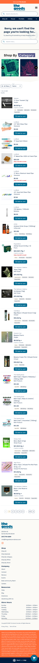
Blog (2, 593)
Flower (28, 74)
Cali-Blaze (17, 311)
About (3, 569)
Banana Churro (19, 335)
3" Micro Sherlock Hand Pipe (24, 173)
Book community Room (8, 580)
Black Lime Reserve (20, 488)
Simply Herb (17, 439)
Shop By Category (6, 557)
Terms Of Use (13, 626)
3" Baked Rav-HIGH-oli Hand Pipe (25, 156)
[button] (36, 7)
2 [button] (12, 511)
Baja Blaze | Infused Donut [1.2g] (25, 313)
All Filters (7, 86)
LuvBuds (16, 122)
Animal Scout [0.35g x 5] (22, 246)
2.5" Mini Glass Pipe (20, 124)
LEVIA (15, 224)
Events (3, 578)
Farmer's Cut (17, 333)
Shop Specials (5, 554)
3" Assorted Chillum (20, 141)
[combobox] (21, 14)
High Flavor (17, 462)
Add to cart (21, 116)
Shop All (10, 74)
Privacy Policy (4, 626)
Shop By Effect (6, 559)
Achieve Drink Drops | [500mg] (24, 226)
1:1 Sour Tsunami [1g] (21, 100)
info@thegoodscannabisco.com (11, 539)
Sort (13, 84)
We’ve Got (19, 2)
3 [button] (16, 511)
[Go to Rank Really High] (19, 660)
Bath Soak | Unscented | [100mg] (25, 420)
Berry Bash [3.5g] (20, 441)
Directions (4, 596)
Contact (3, 572)
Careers (3, 583)
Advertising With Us (7, 599)
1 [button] (9, 511)
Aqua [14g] (17, 269)
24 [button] (30, 511)
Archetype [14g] (19, 291)
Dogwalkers (17, 244)
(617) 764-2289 (6, 536)
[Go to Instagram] (2, 543)
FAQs (3, 590)
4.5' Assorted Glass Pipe (22, 192)
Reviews (3, 575)
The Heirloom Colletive (20, 267)
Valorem (16, 98)
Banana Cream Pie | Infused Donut (25, 357)
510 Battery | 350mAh (21, 209)
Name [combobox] (14, 86)
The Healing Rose (19, 374)
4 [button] (19, 511)
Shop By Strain (5, 562)
